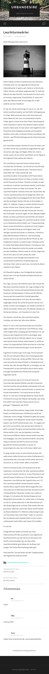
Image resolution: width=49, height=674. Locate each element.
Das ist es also (11, 570)
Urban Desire (23, 562)
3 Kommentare (20, 36)
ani (12, 598)
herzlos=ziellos (10, 579)
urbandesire (24, 7)
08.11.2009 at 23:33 (17, 600)
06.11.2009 (7, 36)
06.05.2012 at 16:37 (17, 635)
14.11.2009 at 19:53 (17, 618)
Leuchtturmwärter (16, 32)
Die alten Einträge (13, 562)
